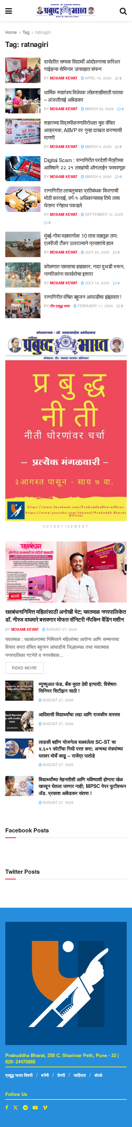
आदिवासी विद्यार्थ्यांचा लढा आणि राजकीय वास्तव (79, 714)
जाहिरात (80, 1075)
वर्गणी (45, 1075)
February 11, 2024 (95, 305)
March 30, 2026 (99, 108)
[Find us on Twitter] (15, 1107)
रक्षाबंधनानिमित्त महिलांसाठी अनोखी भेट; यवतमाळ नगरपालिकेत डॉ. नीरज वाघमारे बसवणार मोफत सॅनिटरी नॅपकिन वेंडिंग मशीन (65, 615)
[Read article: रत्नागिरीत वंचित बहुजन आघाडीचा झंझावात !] (22, 305)
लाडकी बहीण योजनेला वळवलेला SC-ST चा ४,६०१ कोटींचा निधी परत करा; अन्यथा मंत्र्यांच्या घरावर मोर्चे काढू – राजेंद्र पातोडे (81, 748)
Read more (28, 666)
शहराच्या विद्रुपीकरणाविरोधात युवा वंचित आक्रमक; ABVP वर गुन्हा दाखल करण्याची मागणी (83, 130)
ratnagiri (43, 32)
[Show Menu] (8, 10)
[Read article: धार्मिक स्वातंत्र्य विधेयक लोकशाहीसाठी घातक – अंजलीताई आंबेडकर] (22, 101)
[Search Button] (123, 10)
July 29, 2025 (96, 252)
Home (11, 32)
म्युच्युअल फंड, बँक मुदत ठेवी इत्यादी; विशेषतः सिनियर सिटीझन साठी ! (78, 687)
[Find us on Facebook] (6, 1107)
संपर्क (98, 1075)
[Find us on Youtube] (35, 1107)
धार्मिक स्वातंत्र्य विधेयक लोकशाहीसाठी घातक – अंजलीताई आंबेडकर (83, 95)
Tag (26, 32)
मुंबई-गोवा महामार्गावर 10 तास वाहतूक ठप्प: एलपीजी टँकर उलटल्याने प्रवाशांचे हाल (81, 239)
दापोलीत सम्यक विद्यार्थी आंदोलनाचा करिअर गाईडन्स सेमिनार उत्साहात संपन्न (82, 65)
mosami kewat (63, 78)
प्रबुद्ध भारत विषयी (19, 1075)
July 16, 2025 (96, 282)
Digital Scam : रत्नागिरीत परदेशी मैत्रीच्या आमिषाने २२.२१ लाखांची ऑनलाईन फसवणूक (84, 163)
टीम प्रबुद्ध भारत (60, 305)
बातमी (15, 596)
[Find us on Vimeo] (45, 1107)
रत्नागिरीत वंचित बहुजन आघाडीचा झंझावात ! (82, 296)
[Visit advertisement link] (66, 426)
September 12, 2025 (103, 214)
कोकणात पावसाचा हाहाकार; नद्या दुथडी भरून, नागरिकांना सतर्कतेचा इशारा (84, 269)
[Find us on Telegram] (25, 1107)
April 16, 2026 (98, 78)
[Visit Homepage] (65, 11)
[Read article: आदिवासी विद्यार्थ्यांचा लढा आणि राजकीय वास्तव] (19, 721)
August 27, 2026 (61, 629)
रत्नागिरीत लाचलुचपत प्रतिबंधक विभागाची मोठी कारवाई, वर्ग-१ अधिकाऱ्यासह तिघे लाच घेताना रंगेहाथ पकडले (82, 197)
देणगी (61, 1075)
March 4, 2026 (98, 146)
